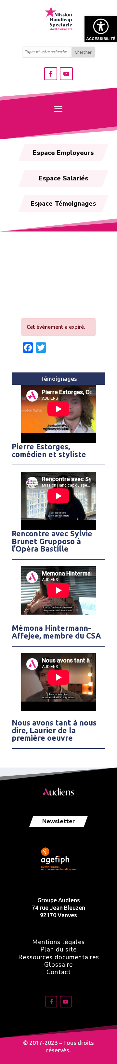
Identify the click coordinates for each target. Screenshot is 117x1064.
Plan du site (58, 949)
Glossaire (58, 965)
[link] (100, 29)
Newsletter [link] (58, 821)
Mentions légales (58, 942)
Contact (58, 972)
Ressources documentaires (58, 957)
